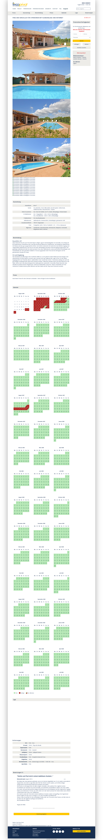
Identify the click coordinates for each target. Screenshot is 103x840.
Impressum (15, 834)
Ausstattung (26, 12)
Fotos (14, 12)
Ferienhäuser (27, 8)
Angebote (48, 8)
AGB (14, 832)
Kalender (64, 12)
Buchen (81, 41)
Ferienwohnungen (38, 8)
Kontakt (55, 8)
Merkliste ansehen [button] (81, 47)
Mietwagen (35, 834)
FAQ (60, 8)
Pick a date (79, 34)
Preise (51, 12)
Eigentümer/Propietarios (39, 831)
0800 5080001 (86, 3)
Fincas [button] (19, 8)
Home (14, 8)
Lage (76, 12)
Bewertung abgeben (41, 814)
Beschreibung (39, 12)
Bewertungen (89, 12)
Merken (86, 44)
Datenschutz (16, 835)
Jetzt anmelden (81, 831)
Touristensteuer (37, 832)
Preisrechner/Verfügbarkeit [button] (81, 22)
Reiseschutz (35, 835)
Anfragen (76, 44)
